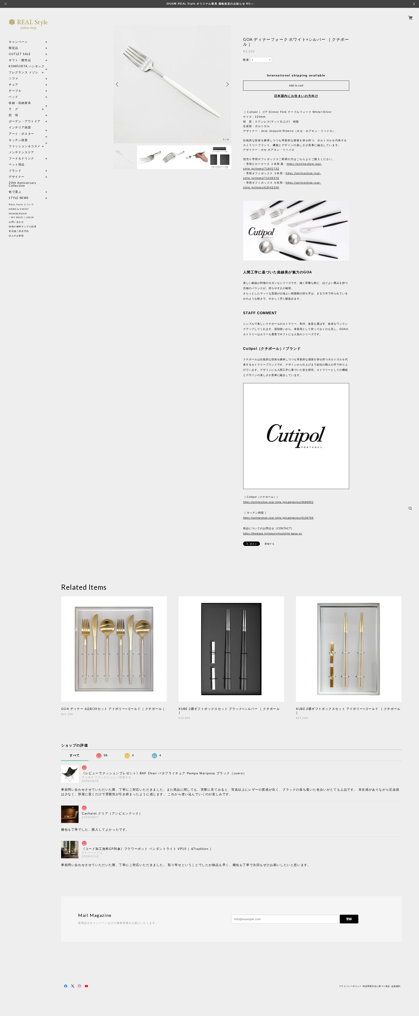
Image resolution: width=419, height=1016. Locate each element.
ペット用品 (17, 164)
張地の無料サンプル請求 (23, 226)
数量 (246, 59)
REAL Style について (21, 204)
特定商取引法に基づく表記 (376, 986)
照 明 (13, 115)
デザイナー (17, 176)
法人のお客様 (16, 235)
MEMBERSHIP (18, 213)
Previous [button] (117, 84)
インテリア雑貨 (28, 127)
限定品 (13, 48)
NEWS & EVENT (19, 209)
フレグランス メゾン (23, 72)
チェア (15, 84)
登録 (349, 919)
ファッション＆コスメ (25, 146)
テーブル (15, 90)
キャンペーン (18, 41)
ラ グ (13, 109)
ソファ (21, 78)
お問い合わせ (16, 222)
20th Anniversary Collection (22, 184)
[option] (172, 84)
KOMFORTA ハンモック (27, 66)
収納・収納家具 (28, 103)
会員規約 (395, 986)
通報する (269, 544)
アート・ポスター (28, 133)
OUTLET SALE (20, 54)
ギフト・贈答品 (20, 60)
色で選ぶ (15, 191)
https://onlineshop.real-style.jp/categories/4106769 (278, 517)
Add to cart (296, 85)
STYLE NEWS (19, 198)
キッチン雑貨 (28, 140)
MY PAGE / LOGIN (22, 217)
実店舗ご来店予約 (19, 231)
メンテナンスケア (21, 152)
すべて (75, 755)
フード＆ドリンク (21, 158)
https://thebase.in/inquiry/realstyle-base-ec (272, 533)
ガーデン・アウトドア (25, 121)
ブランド (15, 170)
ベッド (13, 96)
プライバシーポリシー (350, 986)
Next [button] (227, 84)
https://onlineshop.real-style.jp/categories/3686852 (278, 502)
